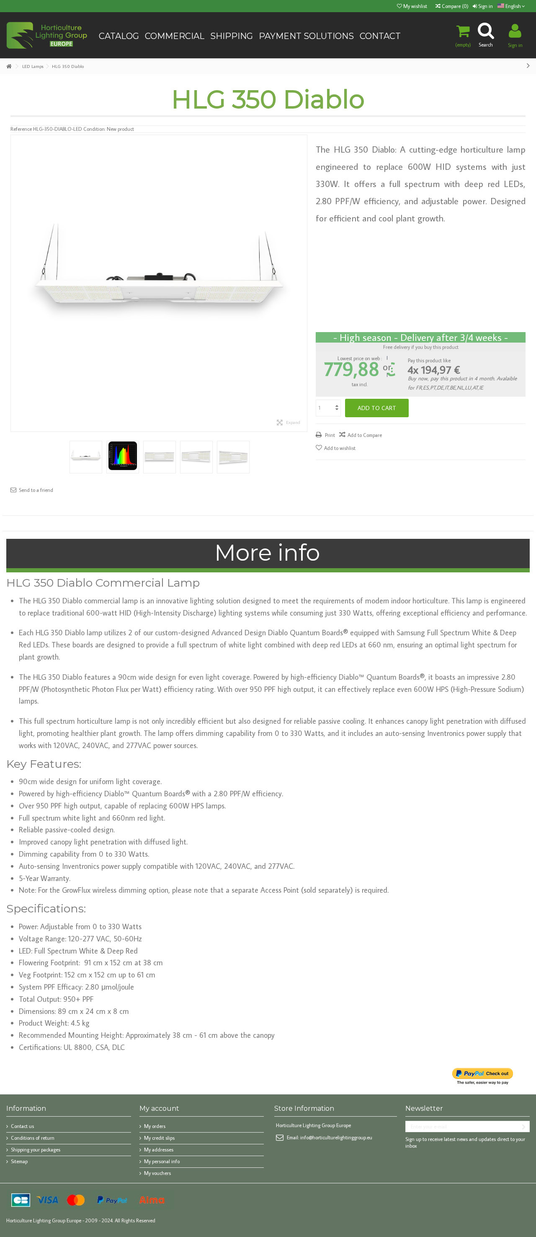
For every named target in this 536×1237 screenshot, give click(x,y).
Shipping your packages (35, 1149)
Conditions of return (32, 1138)
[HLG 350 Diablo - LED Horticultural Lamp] (86, 457)
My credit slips (159, 1138)
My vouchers (157, 1173)
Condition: (94, 129)
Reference (21, 129)
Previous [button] (15, 283)
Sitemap (19, 1161)
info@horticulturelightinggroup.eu (336, 1137)
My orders (154, 1126)
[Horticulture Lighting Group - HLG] (47, 34)
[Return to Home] (8, 66)
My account (159, 1108)
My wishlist (414, 6)
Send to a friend (36, 490)
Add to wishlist (340, 448)
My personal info (162, 1161)
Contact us (22, 1126)
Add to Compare (365, 435)
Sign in (485, 6)
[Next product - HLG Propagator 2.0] (528, 65)
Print (329, 435)
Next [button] (302, 283)
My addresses (158, 1149)
